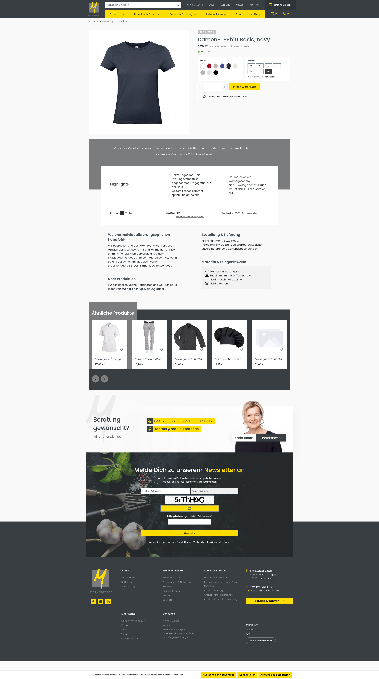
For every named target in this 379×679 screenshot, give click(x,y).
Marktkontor (128, 613)
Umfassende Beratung (216, 577)
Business (167, 599)
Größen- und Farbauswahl (218, 594)
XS (251, 65)
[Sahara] (235, 66)
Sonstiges (169, 613)
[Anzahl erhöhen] (225, 86)
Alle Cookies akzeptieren (275, 674)
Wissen (167, 625)
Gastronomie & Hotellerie (177, 582)
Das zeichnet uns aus (133, 620)
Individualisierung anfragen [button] (228, 96)
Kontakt (125, 625)
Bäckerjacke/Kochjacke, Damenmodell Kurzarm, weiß (109, 359)
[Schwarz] (215, 72)
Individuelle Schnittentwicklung (220, 599)
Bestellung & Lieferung (220, 234)
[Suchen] (178, 5)
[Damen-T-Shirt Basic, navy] (137, 82)
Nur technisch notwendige (218, 674)
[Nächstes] (104, 379)
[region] (138, 82)
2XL (259, 71)
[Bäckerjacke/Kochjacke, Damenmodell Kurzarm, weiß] (109, 337)
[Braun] (202, 72)
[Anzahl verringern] (201, 86)
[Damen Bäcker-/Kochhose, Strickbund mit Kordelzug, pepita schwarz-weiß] (149, 337)
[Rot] (209, 66)
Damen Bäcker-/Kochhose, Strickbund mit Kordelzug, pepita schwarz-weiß (149, 359)
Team (124, 634)
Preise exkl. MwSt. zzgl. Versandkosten (229, 46)
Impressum (252, 625)
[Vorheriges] (95, 379)
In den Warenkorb (244, 86)
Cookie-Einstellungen (261, 640)
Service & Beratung (215, 570)
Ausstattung (128, 586)
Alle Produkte (128, 577)
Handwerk (168, 586)
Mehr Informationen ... (175, 675)
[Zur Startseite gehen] (94, 9)
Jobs (124, 629)
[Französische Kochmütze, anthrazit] (229, 337)
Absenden (189, 533)
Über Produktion (122, 279)
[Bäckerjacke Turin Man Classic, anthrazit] (189, 337)
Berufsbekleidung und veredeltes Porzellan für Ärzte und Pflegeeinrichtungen (179, 633)
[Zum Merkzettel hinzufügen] (121, 349)
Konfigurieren (247, 674)
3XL (268, 71)
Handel (167, 595)
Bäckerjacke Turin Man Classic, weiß (269, 359)
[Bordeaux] (215, 66)
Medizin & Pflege (172, 590)
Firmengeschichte (131, 638)
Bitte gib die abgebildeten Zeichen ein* (189, 516)
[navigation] (189, 382)
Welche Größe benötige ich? (261, 76)
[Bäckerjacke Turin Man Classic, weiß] (269, 337)
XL (251, 71)
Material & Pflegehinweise (223, 262)
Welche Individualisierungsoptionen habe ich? (139, 237)
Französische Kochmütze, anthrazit (229, 359)
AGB (248, 634)
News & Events (171, 620)
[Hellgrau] (209, 72)
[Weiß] (202, 66)
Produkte (126, 570)
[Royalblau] (222, 66)
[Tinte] (228, 66)
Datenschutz (253, 629)
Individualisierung (213, 590)
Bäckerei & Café (172, 577)
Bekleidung (127, 582)
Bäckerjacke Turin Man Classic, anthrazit (189, 359)
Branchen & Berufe (174, 570)
